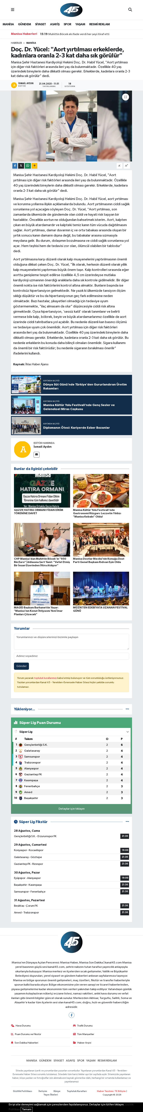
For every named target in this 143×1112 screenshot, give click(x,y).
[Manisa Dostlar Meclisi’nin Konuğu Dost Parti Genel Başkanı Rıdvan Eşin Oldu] (101, 539)
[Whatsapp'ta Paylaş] (28, 166)
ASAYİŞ (54, 24)
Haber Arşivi (84, 1042)
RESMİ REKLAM (99, 24)
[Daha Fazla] (34, 166)
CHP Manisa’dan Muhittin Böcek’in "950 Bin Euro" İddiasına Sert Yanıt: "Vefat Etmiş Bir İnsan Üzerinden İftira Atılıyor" (42, 562)
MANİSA (8, 24)
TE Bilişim (120, 1091)
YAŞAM (80, 24)
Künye (57, 1091)
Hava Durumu (23, 1025)
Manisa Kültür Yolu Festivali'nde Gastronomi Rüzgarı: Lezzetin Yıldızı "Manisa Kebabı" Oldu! (97, 513)
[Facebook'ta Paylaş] (14, 166)
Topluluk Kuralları (77, 1091)
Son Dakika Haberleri (26, 1042)
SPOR (67, 24)
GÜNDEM (24, 24)
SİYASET (40, 24)
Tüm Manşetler (85, 1034)
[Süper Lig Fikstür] (127, 821)
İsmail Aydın (43, 446)
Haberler (16, 43)
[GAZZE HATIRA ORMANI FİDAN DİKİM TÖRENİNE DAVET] (42, 490)
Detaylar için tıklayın (72, 808)
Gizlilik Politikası (22, 1091)
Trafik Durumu (85, 1025)
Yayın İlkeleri (51, 1095)
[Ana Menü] (12, 9)
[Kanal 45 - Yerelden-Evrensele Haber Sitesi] (71, 10)
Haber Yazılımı (105, 1091)
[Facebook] (71, 1015)
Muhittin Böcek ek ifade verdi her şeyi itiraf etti (74, 34)
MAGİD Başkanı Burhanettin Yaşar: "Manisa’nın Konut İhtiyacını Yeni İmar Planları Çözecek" (38, 611)
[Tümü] (127, 709)
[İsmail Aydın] (22, 449)
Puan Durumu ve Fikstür (28, 1034)
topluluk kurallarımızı (45, 678)
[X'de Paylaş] (21, 166)
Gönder (21, 666)
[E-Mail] (36, 455)
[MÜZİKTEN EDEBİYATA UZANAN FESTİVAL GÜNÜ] (101, 588)
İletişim (43, 1091)
